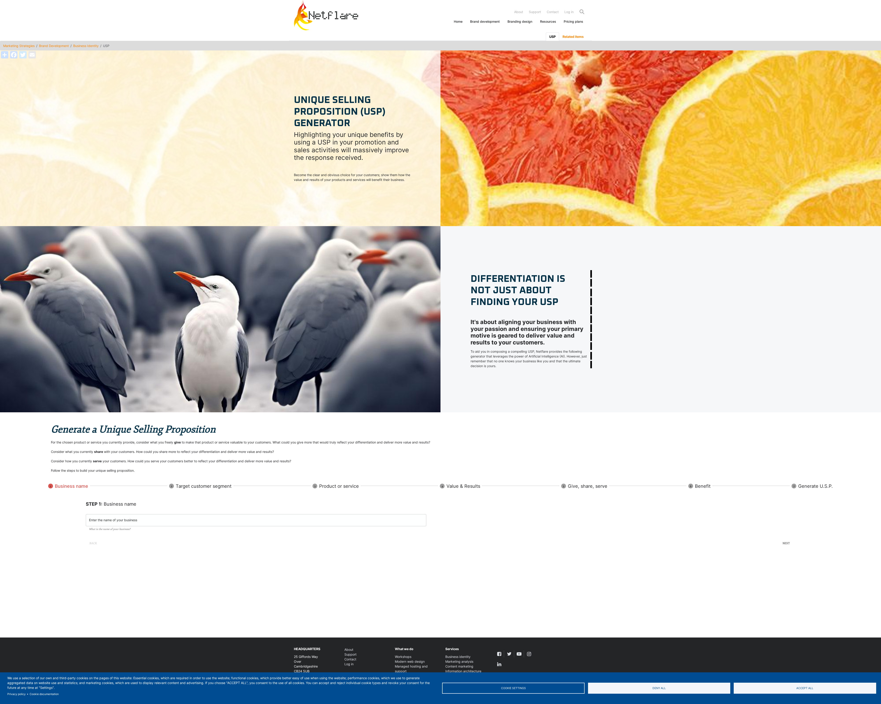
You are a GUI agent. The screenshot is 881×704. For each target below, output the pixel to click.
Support (535, 12)
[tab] (552, 36)
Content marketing (459, 666)
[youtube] (519, 653)
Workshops (403, 657)
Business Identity (86, 46)
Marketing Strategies (19, 46)
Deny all (659, 688)
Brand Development (54, 46)
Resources (548, 21)
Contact (553, 12)
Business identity (458, 657)
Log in (569, 12)
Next (786, 543)
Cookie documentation (44, 694)
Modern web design (410, 661)
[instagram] (529, 653)
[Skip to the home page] (326, 16)
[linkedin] (499, 664)
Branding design (519, 21)
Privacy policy (16, 694)
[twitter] (509, 653)
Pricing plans (573, 21)
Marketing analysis (459, 661)
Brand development (485, 21)
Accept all (804, 688)
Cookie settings (513, 688)
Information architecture (463, 671)
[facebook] (499, 653)
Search (582, 12)
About (518, 12)
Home (458, 21)
